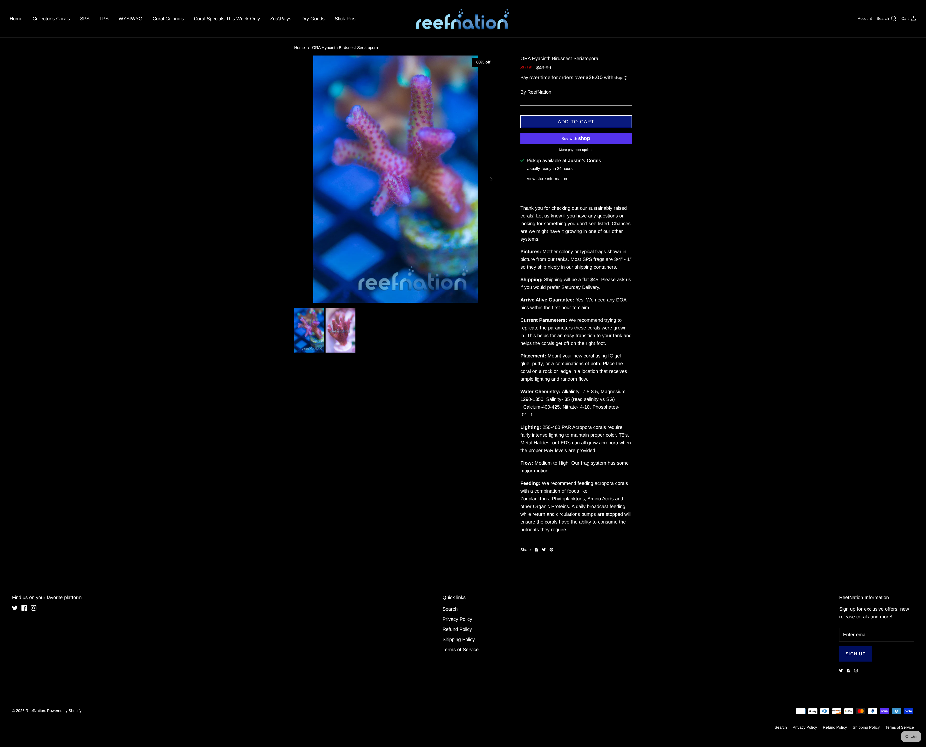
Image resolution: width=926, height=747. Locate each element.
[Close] (510, 329)
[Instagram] (470, 402)
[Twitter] (455, 402)
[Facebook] (463, 402)
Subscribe (463, 383)
